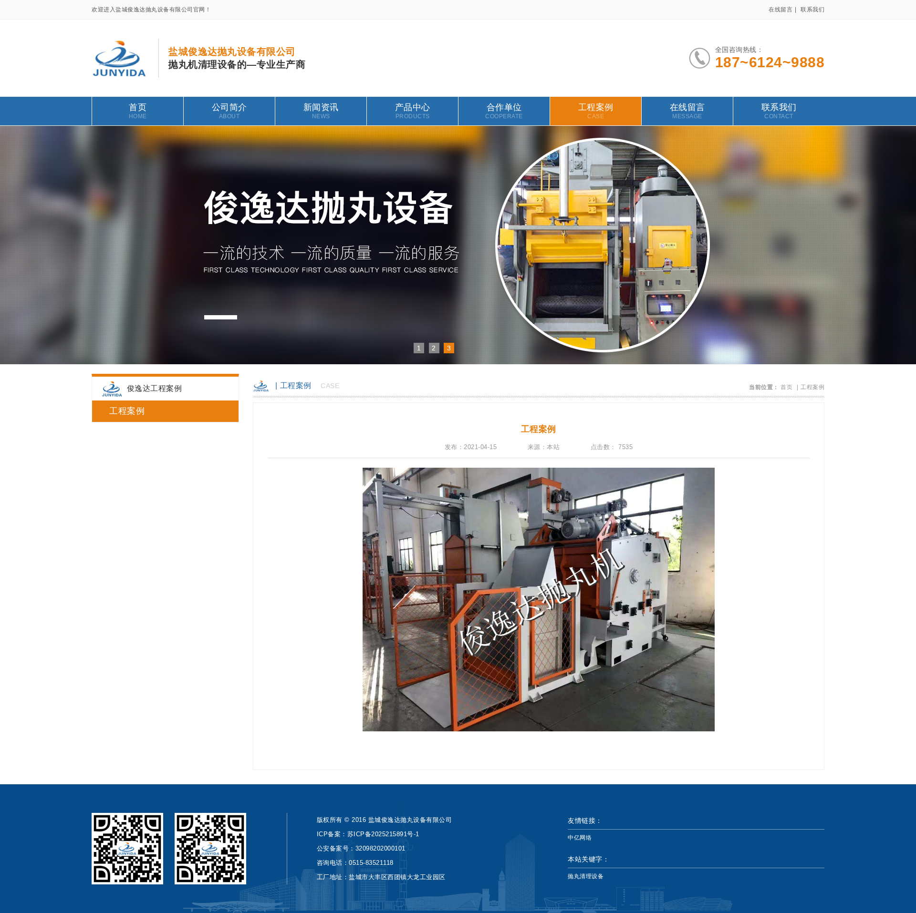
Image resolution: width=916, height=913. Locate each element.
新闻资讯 (321, 111)
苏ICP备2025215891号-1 (383, 834)
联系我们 (812, 9)
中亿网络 (580, 837)
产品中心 (412, 111)
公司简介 (229, 111)
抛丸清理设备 (586, 876)
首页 (138, 111)
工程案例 (596, 111)
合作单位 (504, 111)
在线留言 (780, 9)
